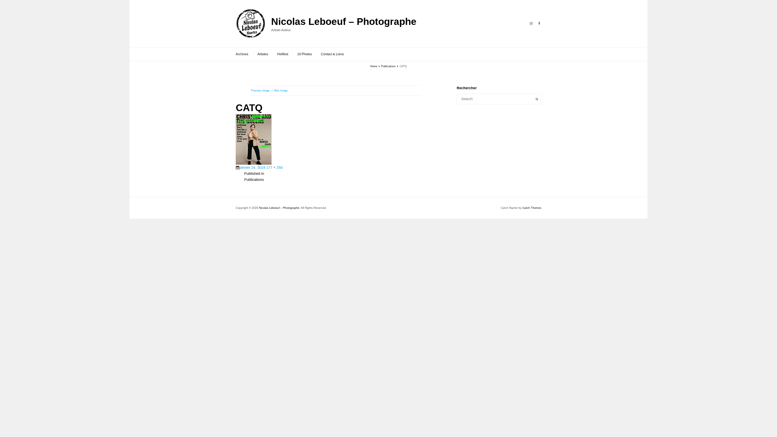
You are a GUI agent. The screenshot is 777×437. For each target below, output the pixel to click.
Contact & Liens (332, 54)
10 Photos (304, 54)
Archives (242, 54)
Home (373, 66)
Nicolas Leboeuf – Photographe (343, 21)
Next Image (281, 90)
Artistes (262, 54)
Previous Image (260, 90)
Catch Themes (531, 207)
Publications (388, 66)
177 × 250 (274, 167)
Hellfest (282, 54)
